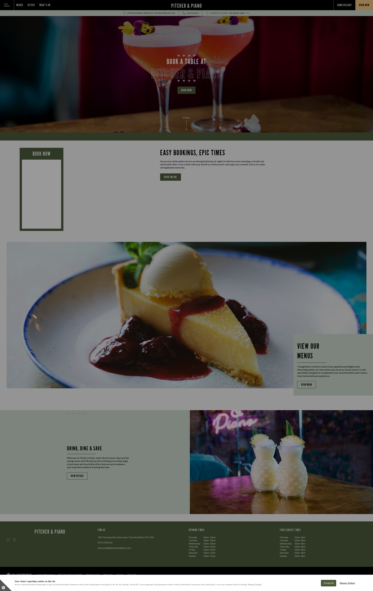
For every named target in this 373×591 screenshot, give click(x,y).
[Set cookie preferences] (6, 585)
